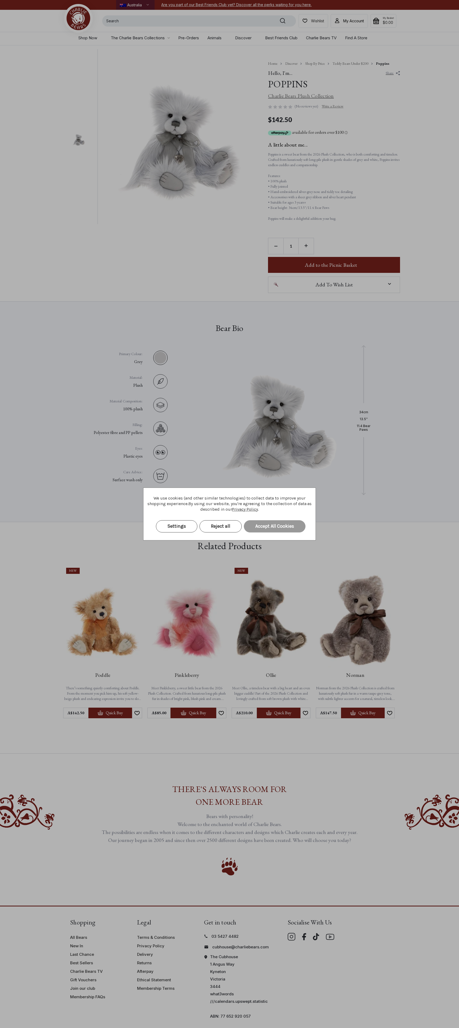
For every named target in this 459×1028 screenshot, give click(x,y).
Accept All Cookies (274, 526)
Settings (176, 526)
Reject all (220, 526)
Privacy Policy (245, 509)
